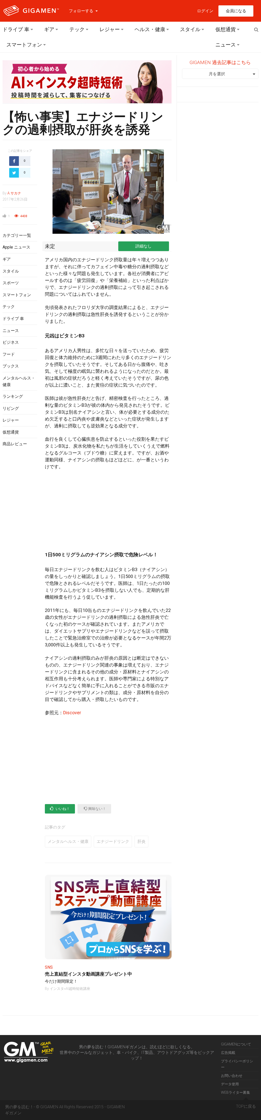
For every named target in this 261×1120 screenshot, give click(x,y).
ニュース (225, 45)
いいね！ (62, 809)
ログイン (205, 10)
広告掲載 (228, 1053)
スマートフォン (24, 45)
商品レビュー (15, 443)
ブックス (11, 366)
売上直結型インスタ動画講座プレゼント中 (88, 974)
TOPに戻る (246, 1106)
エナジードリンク (113, 841)
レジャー (109, 29)
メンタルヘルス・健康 (68, 841)
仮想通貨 (225, 29)
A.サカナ (14, 193)
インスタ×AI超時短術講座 (70, 989)
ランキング (13, 396)
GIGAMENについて (236, 1044)
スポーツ (11, 282)
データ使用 (230, 1084)
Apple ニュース (16, 247)
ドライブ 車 (16, 29)
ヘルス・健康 (150, 29)
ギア (49, 29)
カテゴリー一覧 (17, 235)
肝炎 (141, 841)
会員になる (236, 10)
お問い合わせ (231, 1076)
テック (77, 29)
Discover (72, 712)
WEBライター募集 (235, 1092)
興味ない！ (96, 809)
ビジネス (11, 342)
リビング (11, 408)
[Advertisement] (20, 534)
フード (9, 354)
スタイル (190, 29)
